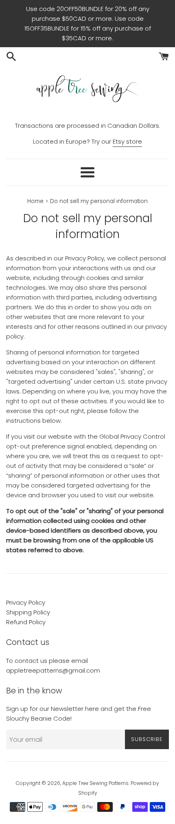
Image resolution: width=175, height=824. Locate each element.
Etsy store (127, 141)
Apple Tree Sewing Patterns (95, 783)
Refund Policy (26, 622)
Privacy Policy (25, 602)
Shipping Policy (28, 612)
